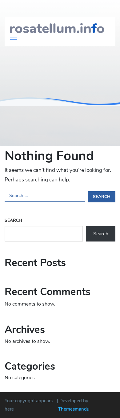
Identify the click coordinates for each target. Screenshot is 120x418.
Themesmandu (74, 409)
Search (13, 220)
